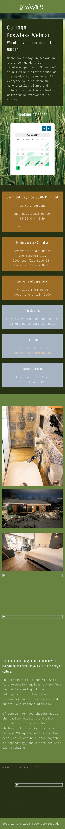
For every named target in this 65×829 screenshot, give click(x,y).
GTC (37, 767)
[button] (4, 6)
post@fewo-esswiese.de (32, 353)
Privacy (23, 767)
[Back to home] (32, 6)
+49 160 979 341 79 (32, 348)
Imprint (7, 767)
